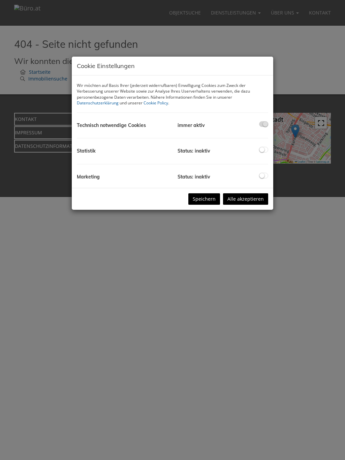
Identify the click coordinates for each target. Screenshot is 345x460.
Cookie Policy (156, 103)
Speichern (204, 199)
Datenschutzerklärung (98, 103)
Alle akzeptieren (245, 199)
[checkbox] (263, 124)
